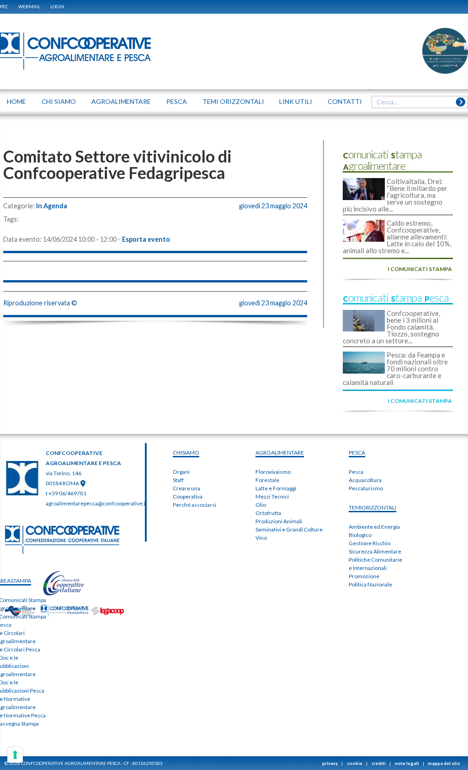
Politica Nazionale (370, 584)
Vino (261, 537)
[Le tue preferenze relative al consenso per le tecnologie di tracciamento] (15, 755)
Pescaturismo (366, 488)
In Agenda (51, 206)
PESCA (357, 452)
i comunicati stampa (420, 269)
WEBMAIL (29, 6)
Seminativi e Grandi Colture (289, 529)
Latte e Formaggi (275, 488)
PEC (4, 6)
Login (57, 6)
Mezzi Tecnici (272, 496)
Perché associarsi (194, 504)
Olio (260, 504)
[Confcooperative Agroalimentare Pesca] (75, 50)
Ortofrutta (268, 513)
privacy (330, 763)
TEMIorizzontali (372, 507)
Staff (178, 480)
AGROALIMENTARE (279, 452)
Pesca (356, 471)
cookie (354, 763)
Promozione (364, 576)
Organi (181, 471)
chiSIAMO (186, 452)
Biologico (360, 534)
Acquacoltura (365, 480)
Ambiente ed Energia (374, 526)
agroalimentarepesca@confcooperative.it (96, 503)
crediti (379, 763)
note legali (407, 763)
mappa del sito (444, 763)
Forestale (267, 480)
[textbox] (416, 102)
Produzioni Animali (278, 521)
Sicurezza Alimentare (375, 551)
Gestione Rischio (369, 543)
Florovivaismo (273, 471)
